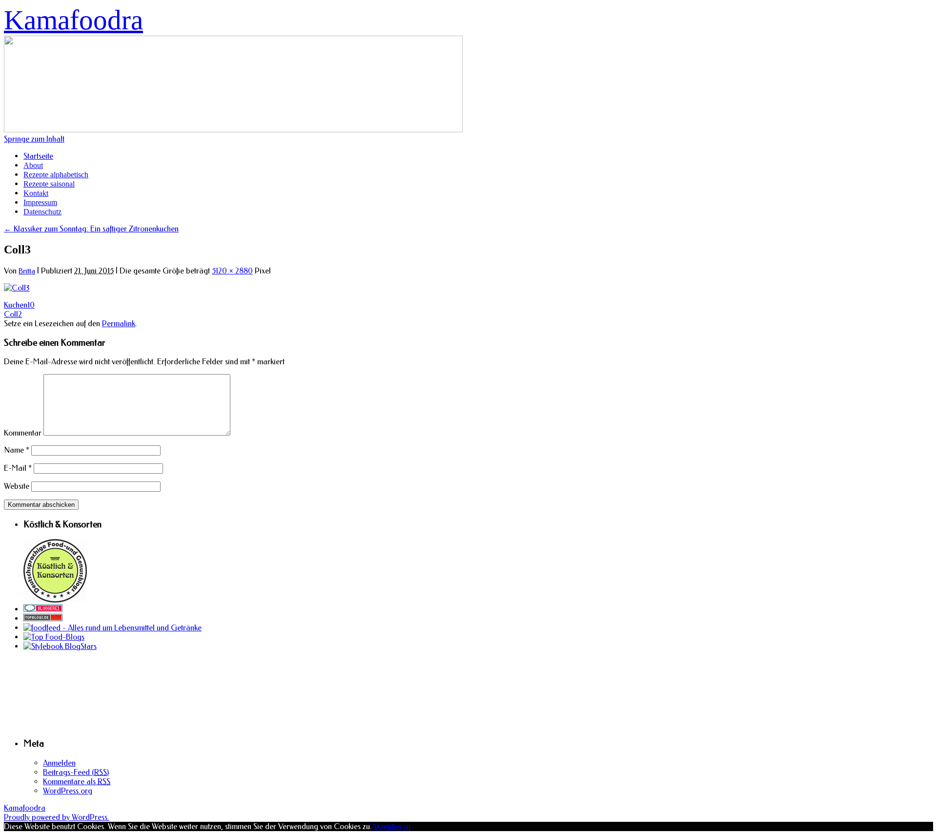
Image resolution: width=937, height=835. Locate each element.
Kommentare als (76, 781)
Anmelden (59, 763)
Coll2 (13, 314)
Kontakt (35, 193)
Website (16, 486)
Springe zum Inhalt (34, 139)
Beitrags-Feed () (76, 772)
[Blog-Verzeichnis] (42, 609)
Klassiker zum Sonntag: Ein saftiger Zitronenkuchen (91, 228)
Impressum (40, 202)
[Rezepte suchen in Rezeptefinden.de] (53, 637)
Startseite (38, 156)
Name (16, 450)
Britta (27, 271)
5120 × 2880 (232, 270)
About (33, 165)
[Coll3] (17, 287)
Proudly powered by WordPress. (56, 817)
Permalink (118, 323)
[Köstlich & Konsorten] (55, 600)
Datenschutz (42, 212)
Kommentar (22, 433)
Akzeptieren (391, 826)
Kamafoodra (73, 19)
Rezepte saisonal (49, 184)
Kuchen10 (19, 305)
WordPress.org (67, 790)
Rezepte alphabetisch (55, 174)
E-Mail (18, 468)
